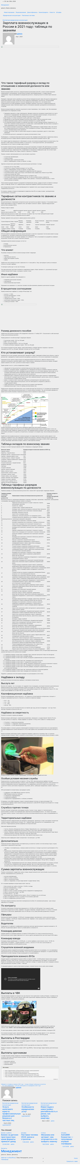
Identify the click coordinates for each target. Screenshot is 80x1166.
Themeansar (4, 1159)
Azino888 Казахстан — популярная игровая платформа (67, 1139)
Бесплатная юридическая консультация (15, 20)
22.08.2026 (6, 1144)
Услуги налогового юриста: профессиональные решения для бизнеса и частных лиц (11, 1113)
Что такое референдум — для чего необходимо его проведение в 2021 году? (21, 1085)
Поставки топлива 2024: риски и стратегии (29, 1137)
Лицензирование (21, 12)
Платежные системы (28, 15)
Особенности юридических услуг (28, 1109)
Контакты (4, 1148)
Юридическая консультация (12, 15)
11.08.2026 (25, 1142)
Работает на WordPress (8, 1157)
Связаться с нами (72, 1161)
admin (19, 34)
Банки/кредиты (43, 12)
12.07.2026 (65, 1146)
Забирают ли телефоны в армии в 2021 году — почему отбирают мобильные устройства (23, 1084)
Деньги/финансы (32, 12)
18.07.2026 (45, 1144)
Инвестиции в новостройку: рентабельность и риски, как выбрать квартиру (49, 1112)
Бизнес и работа (6, 1133)
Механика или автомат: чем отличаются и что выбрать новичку (49, 1138)
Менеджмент (5, 5)
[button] (74, 14)
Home (76, 1158)
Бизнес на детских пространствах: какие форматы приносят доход (9, 1138)
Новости (52, 12)
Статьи (43, 1133)
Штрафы (58, 12)
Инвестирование (9, 12)
